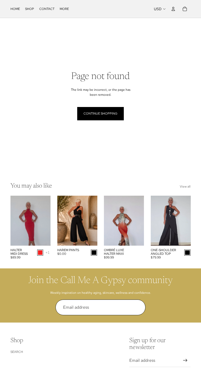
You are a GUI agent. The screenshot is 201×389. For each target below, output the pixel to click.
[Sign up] (137, 307)
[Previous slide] (14, 220)
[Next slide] (46, 220)
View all (185, 186)
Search (16, 352)
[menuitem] (64, 9)
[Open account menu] (173, 9)
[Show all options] (47, 252)
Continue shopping (100, 113)
